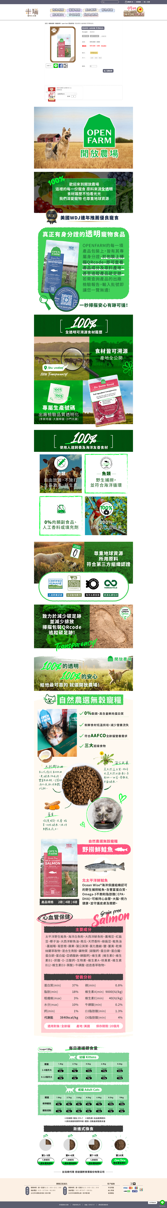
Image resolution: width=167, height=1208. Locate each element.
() (130, 2)
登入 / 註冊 (147, 2)
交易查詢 (138, 2)
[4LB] (96, 58)
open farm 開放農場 (68, 23)
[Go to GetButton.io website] (162, 1206)
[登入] (134, 11)
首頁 (46, 23)
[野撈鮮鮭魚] (94, 53)
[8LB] (100, 58)
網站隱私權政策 (103, 1204)
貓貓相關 (51, 23)
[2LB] (92, 58)
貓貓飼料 (58, 23)
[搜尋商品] (102, 1)
